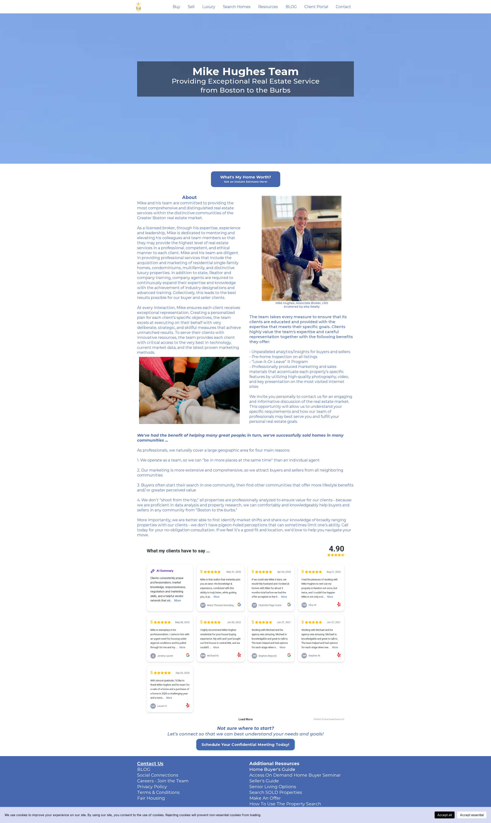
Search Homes (236, 7)
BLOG (291, 7)
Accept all (444, 815)
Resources (268, 7)
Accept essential (472, 815)
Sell (191, 7)
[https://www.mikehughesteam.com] (138, 6)
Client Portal (316, 7)
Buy (176, 7)
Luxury (208, 7)
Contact (343, 7)
